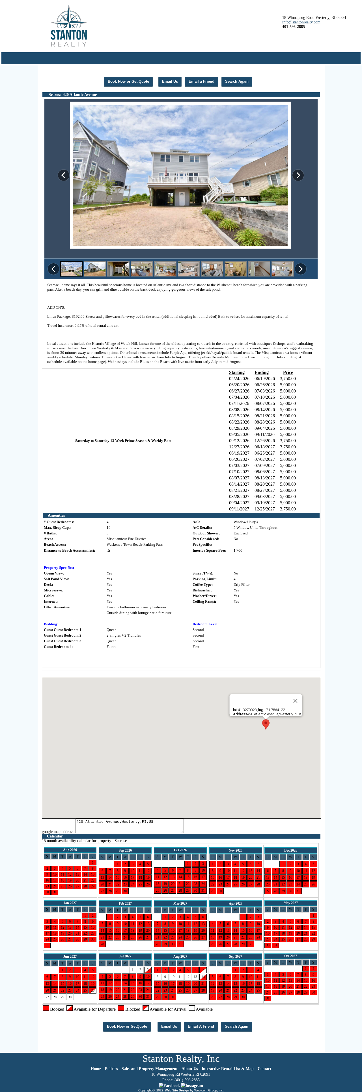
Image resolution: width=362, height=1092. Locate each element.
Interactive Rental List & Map (228, 1069)
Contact (264, 1069)
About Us (190, 1069)
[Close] (295, 701)
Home (96, 1069)
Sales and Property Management (150, 1069)
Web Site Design (177, 1090)
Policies (111, 1069)
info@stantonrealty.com (301, 22)
